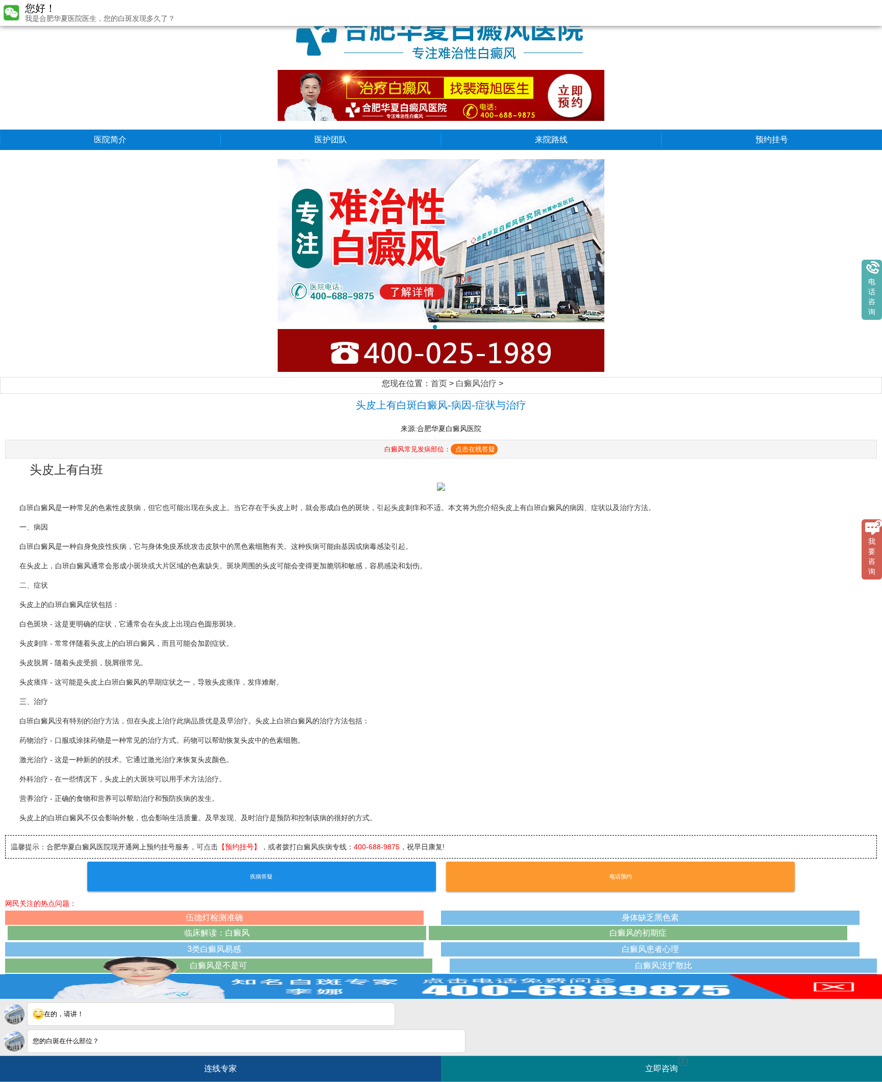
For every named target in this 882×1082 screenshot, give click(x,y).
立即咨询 (665, 1065)
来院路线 (551, 139)
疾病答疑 (261, 876)
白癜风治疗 (476, 383)
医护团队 (330, 139)
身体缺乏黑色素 (650, 917)
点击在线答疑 (475, 449)
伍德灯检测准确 (214, 917)
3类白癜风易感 (214, 949)
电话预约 (620, 876)
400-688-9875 (377, 847)
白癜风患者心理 (650, 949)
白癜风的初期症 (638, 932)
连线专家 (220, 1068)
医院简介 (110, 139)
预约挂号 (771, 139)
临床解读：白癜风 (217, 932)
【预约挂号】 (239, 847)
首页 (439, 383)
